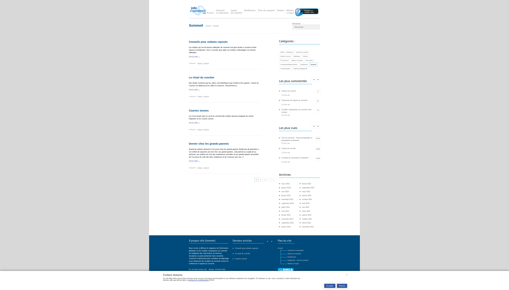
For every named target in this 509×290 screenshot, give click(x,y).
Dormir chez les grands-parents (209, 143)
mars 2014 (306, 211)
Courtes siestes (199, 110)
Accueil (210, 12)
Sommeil (206, 63)
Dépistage (296, 56)
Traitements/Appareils (300, 68)
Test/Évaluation (285, 68)
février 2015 (285, 196)
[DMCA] (286, 270)
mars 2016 (285, 184)
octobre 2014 (307, 199)
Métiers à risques (297, 60)
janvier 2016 (286, 188)
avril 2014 (285, 211)
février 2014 (285, 215)
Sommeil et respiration (222, 11)
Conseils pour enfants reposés (208, 41)
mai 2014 (305, 207)
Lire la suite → (194, 56)
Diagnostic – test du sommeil (298, 260)
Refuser (342, 286)
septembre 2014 (287, 203)
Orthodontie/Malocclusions (288, 64)
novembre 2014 (287, 199)
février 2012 (306, 223)
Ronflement (250, 10)
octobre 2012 (307, 219)
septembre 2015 (308, 188)
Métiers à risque (290, 11)
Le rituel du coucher (201, 77)
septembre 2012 (287, 223)
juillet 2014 (285, 207)
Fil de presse (284, 60)
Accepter (329, 286)
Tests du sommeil (266, 10)
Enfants (280, 10)
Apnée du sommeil (236, 11)
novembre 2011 (308, 227)
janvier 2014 (306, 215)
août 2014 (306, 203)
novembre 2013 (287, 219)
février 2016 (306, 184)
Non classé (309, 60)
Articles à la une (285, 56)
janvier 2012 (286, 227)
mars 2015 (306, 192)
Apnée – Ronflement (286, 52)
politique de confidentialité (198, 280)
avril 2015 (285, 192)
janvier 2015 (306, 196)
